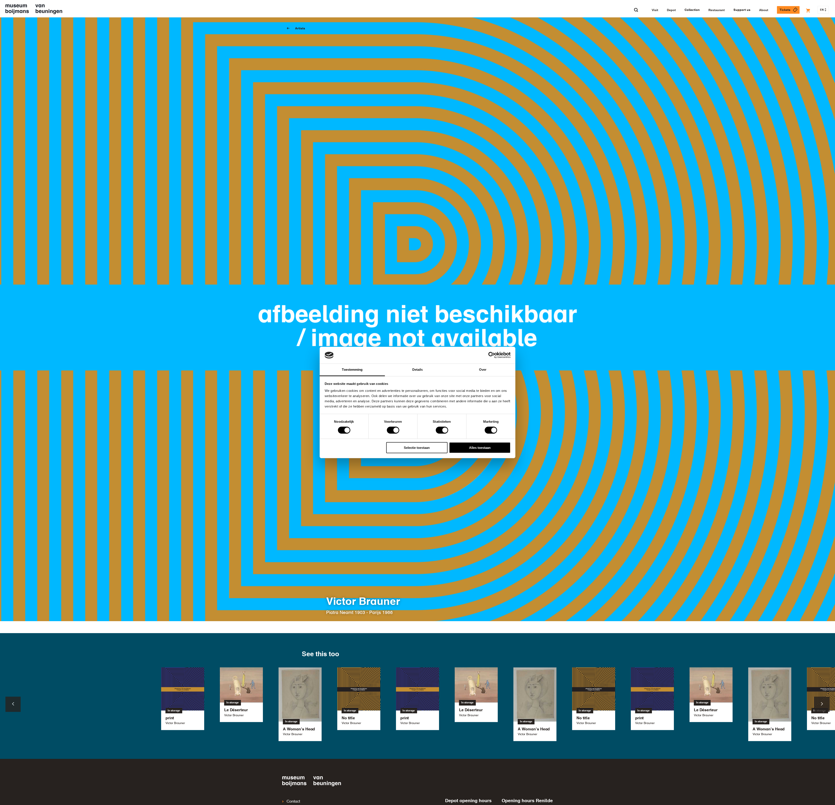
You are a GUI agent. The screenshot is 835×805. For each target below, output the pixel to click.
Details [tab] (417, 369)
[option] (417, 698)
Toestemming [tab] (352, 369)
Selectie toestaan (417, 447)
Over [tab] (482, 369)
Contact (293, 801)
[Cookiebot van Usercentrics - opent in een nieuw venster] (492, 355)
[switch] (393, 430)
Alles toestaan (480, 447)
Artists (300, 28)
